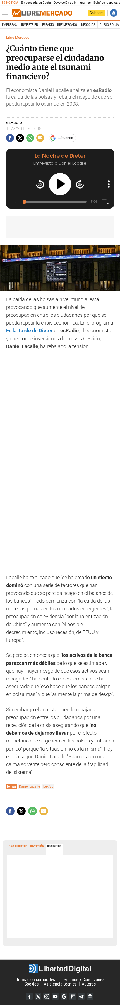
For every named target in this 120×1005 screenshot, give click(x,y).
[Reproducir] (60, 184)
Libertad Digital (60, 968)
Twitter (38, 996)
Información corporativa (34, 979)
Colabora (97, 13)
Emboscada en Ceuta (36, 2)
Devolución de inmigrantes (72, 2)
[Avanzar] (80, 184)
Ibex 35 (47, 786)
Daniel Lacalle (29, 786)
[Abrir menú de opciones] (109, 184)
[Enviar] (30, 138)
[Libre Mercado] (42, 13)
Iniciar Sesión (113, 13)
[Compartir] (10, 138)
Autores (89, 984)
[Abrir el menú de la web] (6, 13)
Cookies (31, 984)
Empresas (9, 25)
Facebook (29, 996)
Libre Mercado (17, 37)
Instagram (46, 996)
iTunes (90, 996)
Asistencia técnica (60, 984)
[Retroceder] (40, 184)
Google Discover (64, 996)
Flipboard (72, 996)
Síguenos (65, 138)
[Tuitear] (20, 138)
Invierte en (29, 25)
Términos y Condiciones (83, 979)
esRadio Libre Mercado (59, 25)
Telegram (81, 996)
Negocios (88, 25)
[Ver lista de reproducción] (105, 201)
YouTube (55, 996)
